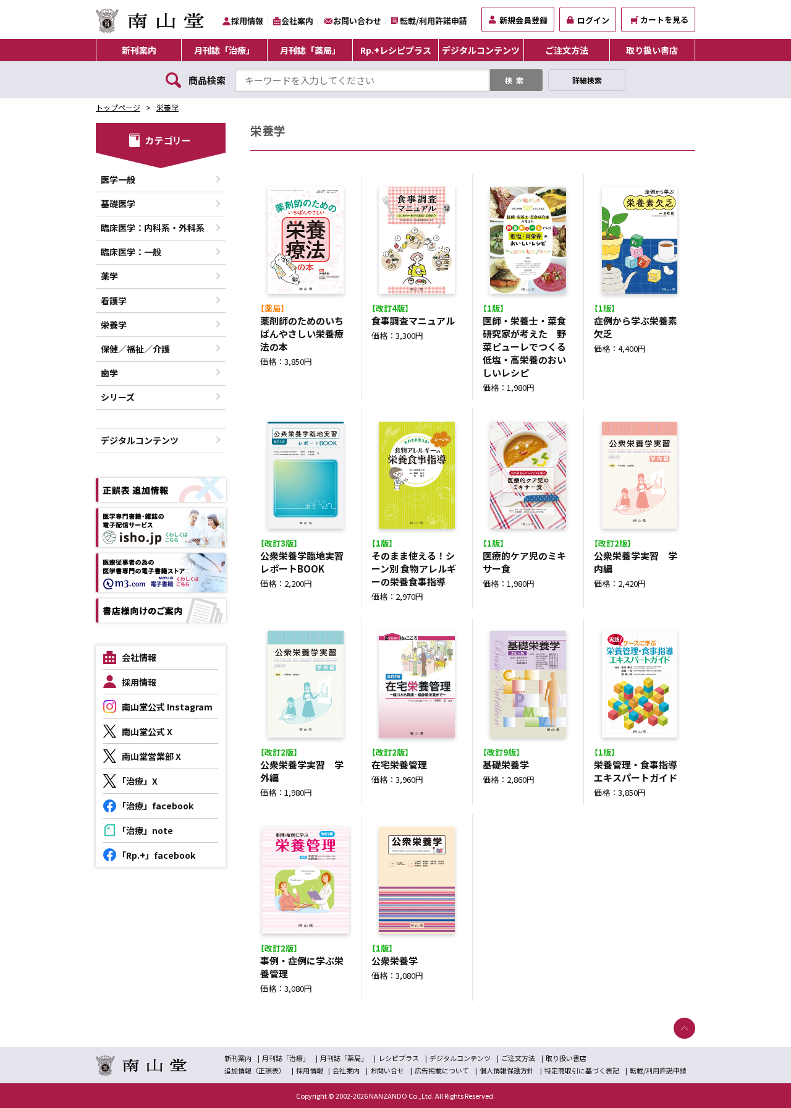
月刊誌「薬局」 (310, 50)
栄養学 (167, 107)
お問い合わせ (357, 21)
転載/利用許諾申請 (433, 21)
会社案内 (297, 21)
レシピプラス (398, 1058)
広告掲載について (442, 1070)
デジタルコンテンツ (481, 50)
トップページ (118, 107)
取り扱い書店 (652, 50)
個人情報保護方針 (507, 1070)
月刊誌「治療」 (224, 50)
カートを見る (664, 19)
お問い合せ (387, 1070)
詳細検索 (587, 80)
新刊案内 (139, 50)
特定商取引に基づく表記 (581, 1070)
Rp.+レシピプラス (395, 50)
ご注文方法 (566, 50)
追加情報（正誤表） (255, 1070)
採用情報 (247, 21)
